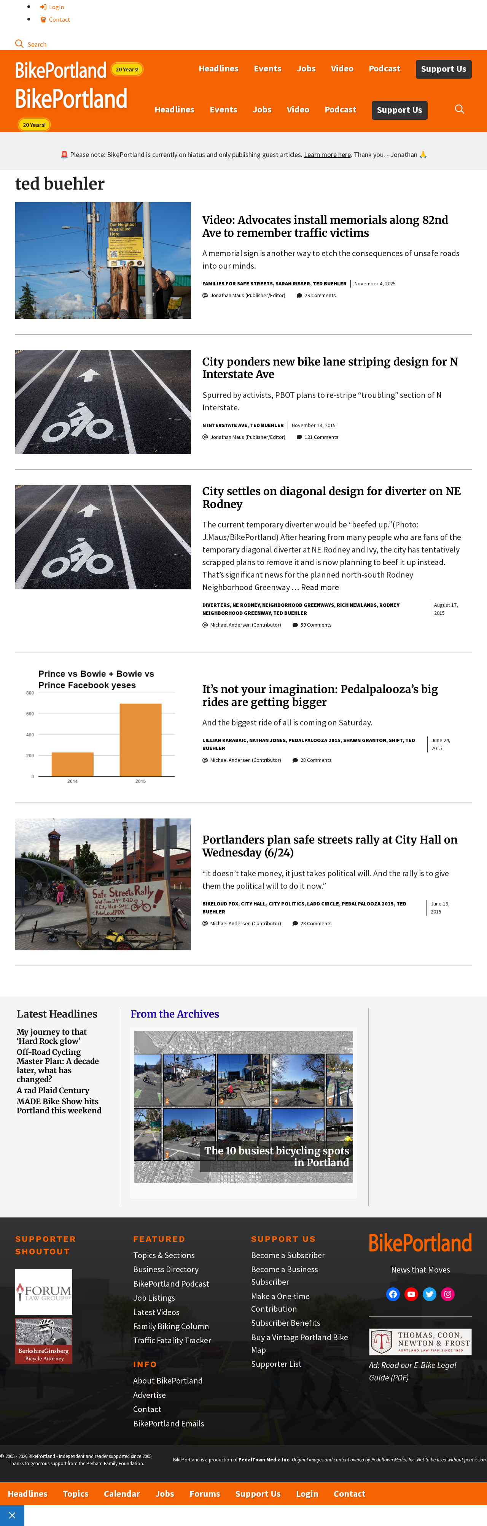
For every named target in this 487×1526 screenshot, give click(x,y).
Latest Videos (156, 1312)
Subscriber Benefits (285, 1322)
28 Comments (316, 760)
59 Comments (316, 624)
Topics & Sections (164, 1255)
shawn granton (364, 740)
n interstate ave (224, 425)
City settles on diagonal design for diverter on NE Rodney (331, 497)
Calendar (122, 1493)
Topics (76, 1493)
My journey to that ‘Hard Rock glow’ (52, 1036)
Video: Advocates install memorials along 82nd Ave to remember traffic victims (325, 226)
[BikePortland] (71, 100)
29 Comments (320, 295)
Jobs (306, 68)
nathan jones (267, 740)
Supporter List (276, 1363)
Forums (204, 1493)
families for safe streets (237, 283)
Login (56, 7)
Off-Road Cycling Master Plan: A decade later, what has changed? (58, 1065)
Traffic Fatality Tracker (172, 1340)
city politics (286, 903)
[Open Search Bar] (30, 43)
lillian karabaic (224, 740)
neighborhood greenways (298, 605)
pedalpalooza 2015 (314, 740)
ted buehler (330, 283)
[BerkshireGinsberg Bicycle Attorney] (43, 1360)
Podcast (385, 68)
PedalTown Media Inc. (265, 1459)
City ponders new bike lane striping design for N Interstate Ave (330, 368)
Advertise (149, 1395)
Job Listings (154, 1297)
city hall (253, 903)
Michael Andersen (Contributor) (245, 624)
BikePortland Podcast (171, 1283)
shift (396, 740)
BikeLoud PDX (220, 903)
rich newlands (357, 605)
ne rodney (245, 605)
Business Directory (166, 1269)
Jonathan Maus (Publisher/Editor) (247, 295)
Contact (59, 19)
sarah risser (292, 283)
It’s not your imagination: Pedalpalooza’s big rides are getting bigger (320, 695)
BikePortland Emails (168, 1423)
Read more (320, 587)
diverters (216, 605)
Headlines (219, 68)
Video (342, 68)
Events (268, 68)
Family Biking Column (171, 1326)
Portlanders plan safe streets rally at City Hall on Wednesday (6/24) (330, 846)
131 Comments (322, 437)
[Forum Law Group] (43, 1311)
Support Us (443, 68)
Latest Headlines (57, 1014)
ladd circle (323, 903)
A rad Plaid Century (53, 1090)
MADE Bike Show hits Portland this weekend (59, 1106)
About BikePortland (168, 1380)
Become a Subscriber (288, 1255)
